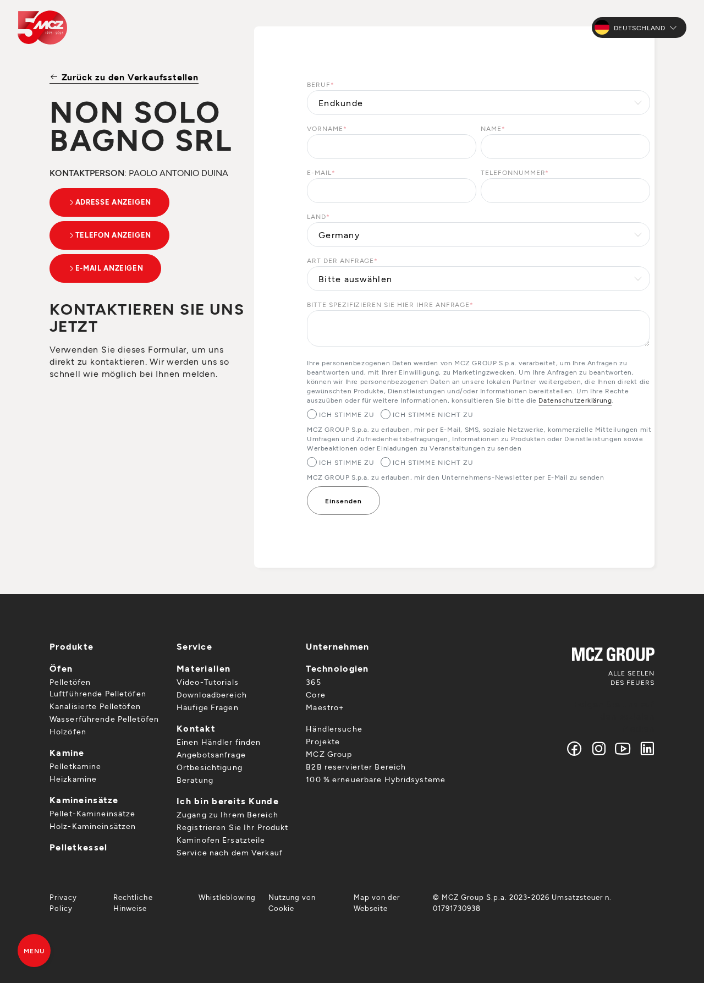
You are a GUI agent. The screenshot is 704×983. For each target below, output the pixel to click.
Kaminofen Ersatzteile (221, 839)
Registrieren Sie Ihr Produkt (232, 827)
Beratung (195, 779)
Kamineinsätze (84, 799)
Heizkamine (73, 778)
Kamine (67, 752)
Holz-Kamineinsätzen (93, 826)
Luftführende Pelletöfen (98, 693)
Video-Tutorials (208, 682)
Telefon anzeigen (113, 234)
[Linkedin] (644, 748)
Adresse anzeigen (113, 201)
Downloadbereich (212, 694)
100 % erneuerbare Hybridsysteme (376, 779)
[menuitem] (75, 903)
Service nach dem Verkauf (230, 852)
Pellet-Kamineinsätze (92, 813)
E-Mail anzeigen (109, 267)
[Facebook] (575, 748)
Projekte (323, 741)
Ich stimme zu (346, 414)
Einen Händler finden (219, 741)
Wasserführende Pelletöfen (104, 718)
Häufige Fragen (208, 707)
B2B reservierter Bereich (356, 766)
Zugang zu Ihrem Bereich (227, 814)
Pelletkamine (75, 766)
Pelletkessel (78, 847)
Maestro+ (325, 707)
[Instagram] (599, 748)
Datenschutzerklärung (575, 400)
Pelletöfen (70, 682)
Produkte (72, 646)
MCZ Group (329, 754)
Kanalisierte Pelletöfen (95, 706)
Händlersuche (334, 728)
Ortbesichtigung (210, 767)
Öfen (61, 668)
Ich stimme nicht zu (433, 414)
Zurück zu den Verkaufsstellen (129, 77)
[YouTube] (623, 748)
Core (315, 694)
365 (313, 682)
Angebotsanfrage (211, 754)
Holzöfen (68, 731)
